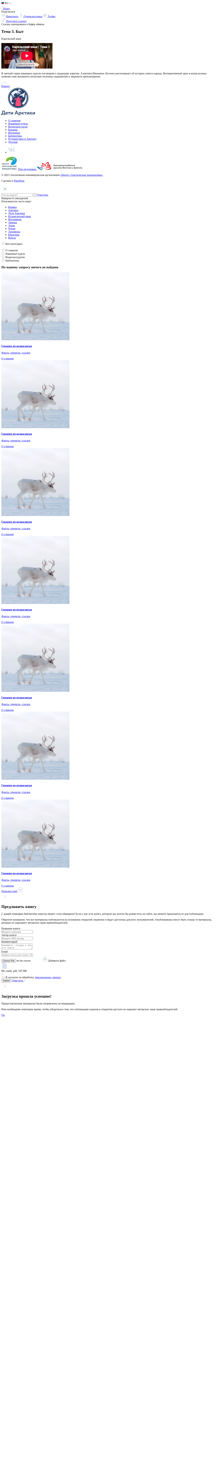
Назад (6, 2)
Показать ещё (9, 885)
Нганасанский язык (19, 210)
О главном (14, 114)
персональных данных (48, 971)
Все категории (13, 238)
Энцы (11, 219)
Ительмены (14, 213)
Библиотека (15, 130)
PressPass (19, 175)
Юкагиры (13, 228)
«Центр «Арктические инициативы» (81, 169)
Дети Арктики (16, 207)
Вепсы (12, 232)
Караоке (13, 123)
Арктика (13, 204)
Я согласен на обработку (33, 971)
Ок (3, 1009)
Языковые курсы (18, 117)
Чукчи (11, 222)
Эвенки (12, 216)
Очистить (42, 189)
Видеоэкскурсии (18, 120)
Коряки (12, 201)
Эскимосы (14, 225)
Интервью (14, 127)
